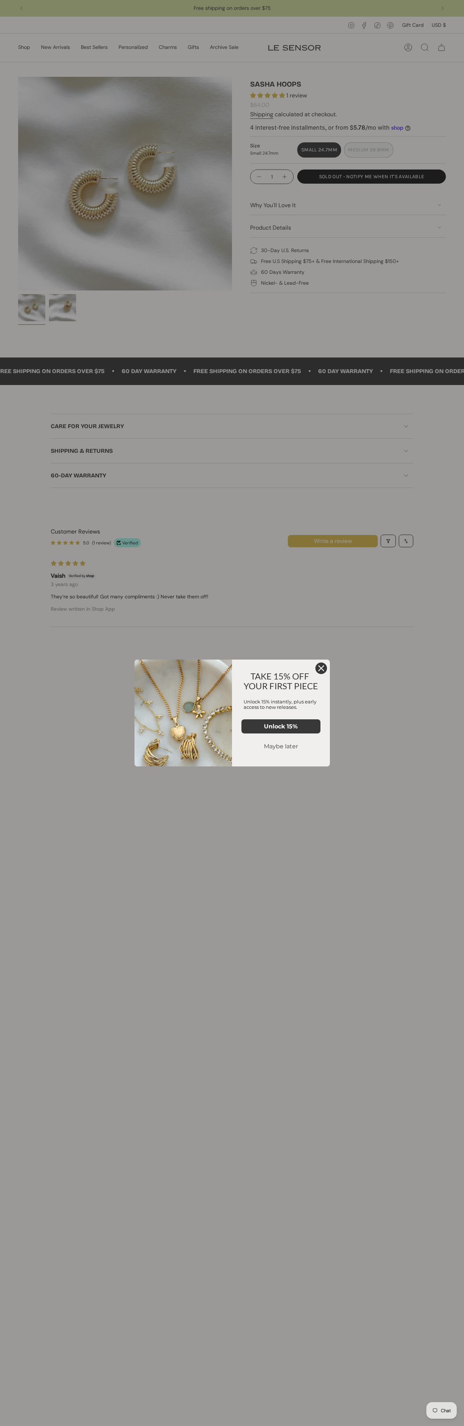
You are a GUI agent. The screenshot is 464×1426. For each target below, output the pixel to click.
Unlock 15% (281, 726)
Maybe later (281, 746)
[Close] (321, 668)
